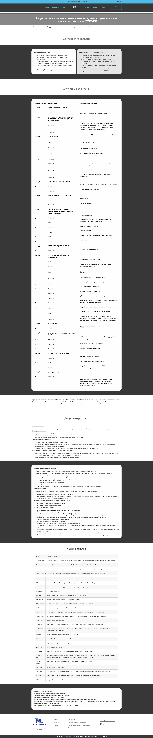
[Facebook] (118, 1)
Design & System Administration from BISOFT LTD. (90, 736)
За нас (87, 7)
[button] (55, 8)
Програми (54, 7)
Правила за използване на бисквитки (79, 728)
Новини (63, 7)
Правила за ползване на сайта (77, 722)
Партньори (94, 7)
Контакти (102, 7)
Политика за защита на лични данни (79, 725)
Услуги (47, 7)
